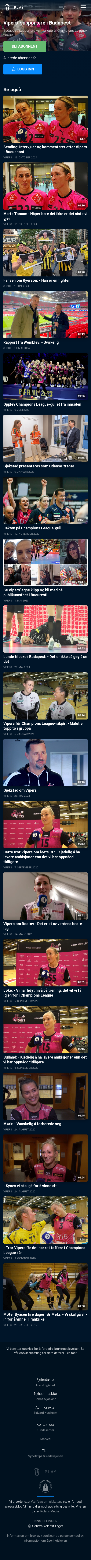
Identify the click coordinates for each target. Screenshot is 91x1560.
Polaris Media (49, 1511)
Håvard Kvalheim (45, 1413)
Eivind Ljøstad (45, 1385)
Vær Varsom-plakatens (46, 1502)
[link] (14, 7)
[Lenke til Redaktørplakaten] (45, 1486)
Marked (45, 1439)
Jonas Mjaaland (45, 1399)
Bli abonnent (25, 46)
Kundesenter (45, 1430)
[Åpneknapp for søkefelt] (74, 7)
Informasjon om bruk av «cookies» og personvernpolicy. (45, 1536)
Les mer (71, 1353)
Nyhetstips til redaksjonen (45, 1456)
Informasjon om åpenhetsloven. (45, 1540)
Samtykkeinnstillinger (47, 1526)
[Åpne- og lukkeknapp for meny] (83, 7)
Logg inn (25, 69)
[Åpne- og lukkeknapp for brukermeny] (65, 7)
